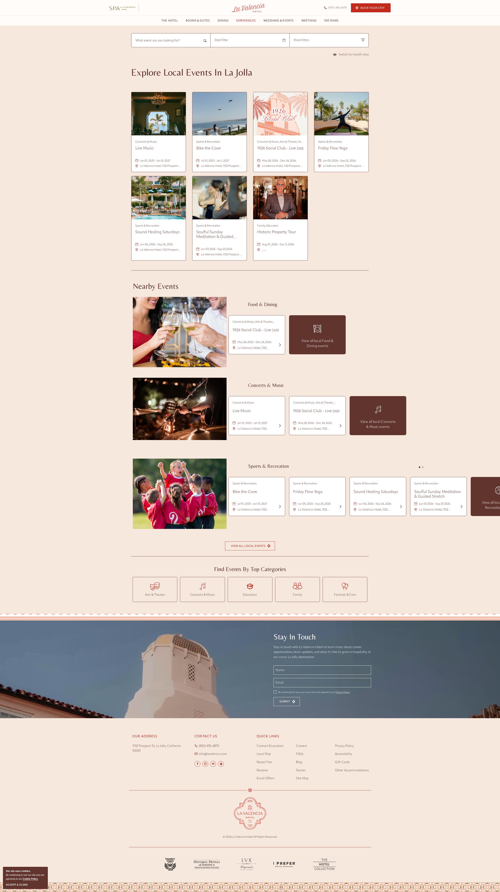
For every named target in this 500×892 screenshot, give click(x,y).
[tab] (419, 467)
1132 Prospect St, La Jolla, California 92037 (156, 748)
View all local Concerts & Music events (378, 424)
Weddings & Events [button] (278, 20)
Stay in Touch (294, 637)
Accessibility (343, 754)
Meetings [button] (309, 20)
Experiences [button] (246, 20)
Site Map (302, 778)
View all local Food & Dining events (317, 343)
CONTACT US (206, 736)
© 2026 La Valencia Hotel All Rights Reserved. (250, 836)
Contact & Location (270, 746)
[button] (250, 545)
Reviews (262, 770)
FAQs (300, 754)
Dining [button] (223, 20)
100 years (331, 20)
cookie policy (30, 879)
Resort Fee (264, 762)
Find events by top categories (250, 569)
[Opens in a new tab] (207, 864)
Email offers (265, 778)
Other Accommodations (352, 770)
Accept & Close (17, 884)
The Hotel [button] (170, 20)
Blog (299, 762)
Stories (301, 770)
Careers (301, 746)
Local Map (264, 754)
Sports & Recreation (268, 466)
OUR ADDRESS (144, 736)
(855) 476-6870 (209, 746)
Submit (284, 701)
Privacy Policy (343, 692)
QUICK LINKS (268, 736)
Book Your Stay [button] (373, 7)
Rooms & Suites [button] (198, 20)
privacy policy (344, 746)
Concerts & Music (266, 385)
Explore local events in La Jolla (191, 72)
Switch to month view (351, 55)
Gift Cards (342, 762)
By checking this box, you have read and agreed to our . (314, 692)
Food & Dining (262, 304)
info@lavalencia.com (213, 754)
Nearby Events (155, 286)
